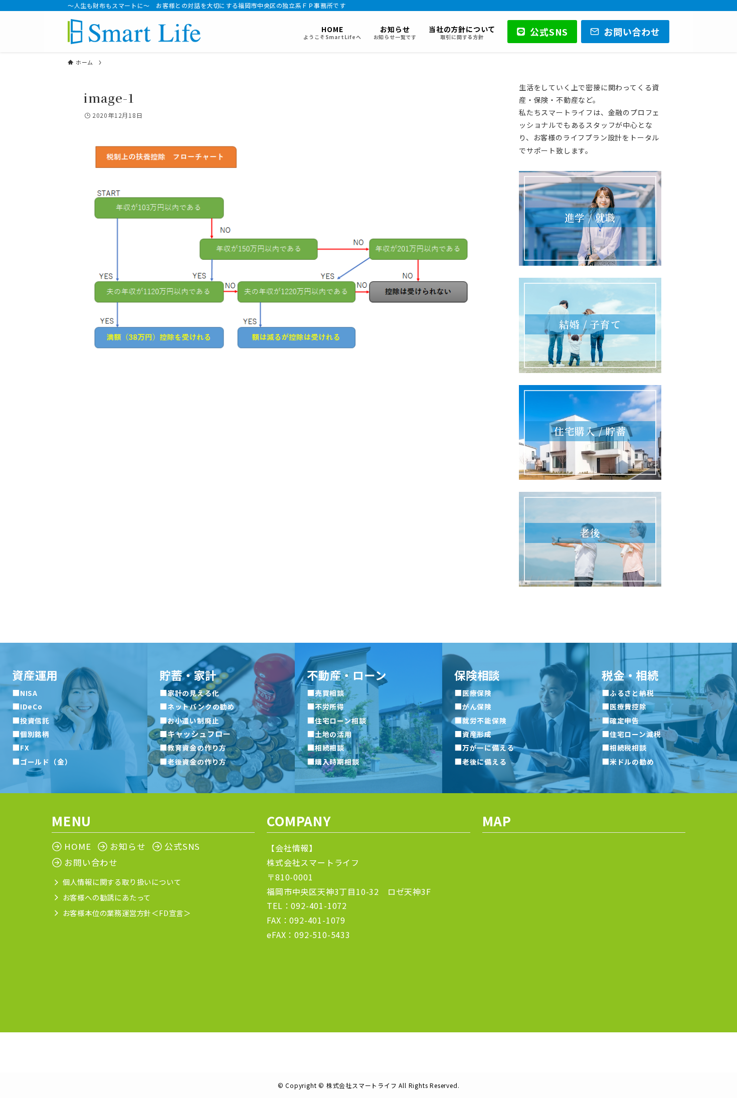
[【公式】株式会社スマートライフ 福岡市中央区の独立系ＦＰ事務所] (134, 31)
